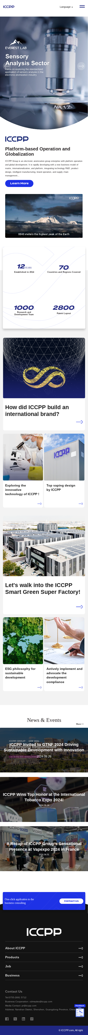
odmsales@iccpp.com (41, 1001)
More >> (80, 724)
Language (65, 6)
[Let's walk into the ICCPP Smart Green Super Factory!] (44, 564)
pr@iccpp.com (29, 1005)
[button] (81, 66)
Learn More (19, 183)
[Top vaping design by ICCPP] (64, 470)
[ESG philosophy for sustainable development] (23, 654)
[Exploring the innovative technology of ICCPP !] (23, 470)
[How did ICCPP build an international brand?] (44, 384)
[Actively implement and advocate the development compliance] (64, 654)
